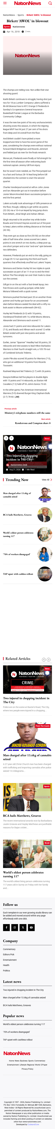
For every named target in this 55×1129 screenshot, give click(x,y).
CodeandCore (33, 1124)
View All (45, 479)
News (47, 438)
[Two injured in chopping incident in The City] (27, 679)
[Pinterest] (22, 79)
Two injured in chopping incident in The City (22, 457)
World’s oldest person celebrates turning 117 (23, 874)
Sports (21, 15)
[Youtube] (31, 927)
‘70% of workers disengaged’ (16, 554)
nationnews (19, 26)
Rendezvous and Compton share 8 (32, 423)
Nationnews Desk (19, 465)
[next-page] (11, 438)
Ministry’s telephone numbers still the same (27, 412)
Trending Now (17, 479)
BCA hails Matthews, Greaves (17, 514)
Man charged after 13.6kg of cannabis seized (27, 757)
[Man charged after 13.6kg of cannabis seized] (44, 494)
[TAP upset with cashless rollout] (44, 574)
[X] (14, 79)
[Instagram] (14, 927)
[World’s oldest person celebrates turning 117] (44, 534)
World (47, 843)
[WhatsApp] (29, 79)
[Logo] (27, 3)
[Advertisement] (27, 615)
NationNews (9, 15)
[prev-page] (6, 438)
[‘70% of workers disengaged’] (44, 554)
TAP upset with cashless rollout (18, 573)
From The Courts (43, 726)
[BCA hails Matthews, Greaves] (44, 514)
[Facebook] (6, 79)
